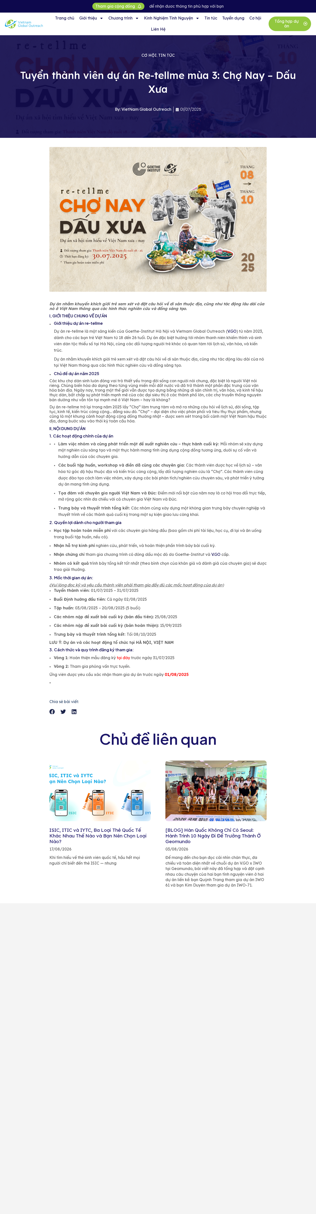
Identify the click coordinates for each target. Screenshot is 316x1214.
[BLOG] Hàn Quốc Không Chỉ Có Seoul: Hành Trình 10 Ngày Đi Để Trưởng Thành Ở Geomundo (213, 835)
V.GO (232, 331)
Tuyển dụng (233, 18)
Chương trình (120, 18)
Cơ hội (255, 18)
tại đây (123, 657)
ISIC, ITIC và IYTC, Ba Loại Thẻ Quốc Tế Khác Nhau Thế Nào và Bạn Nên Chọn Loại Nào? (98, 835)
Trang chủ (64, 18)
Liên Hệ (158, 29)
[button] (52, 712)
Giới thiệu (88, 18)
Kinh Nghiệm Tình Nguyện (168, 18)
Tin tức (210, 18)
